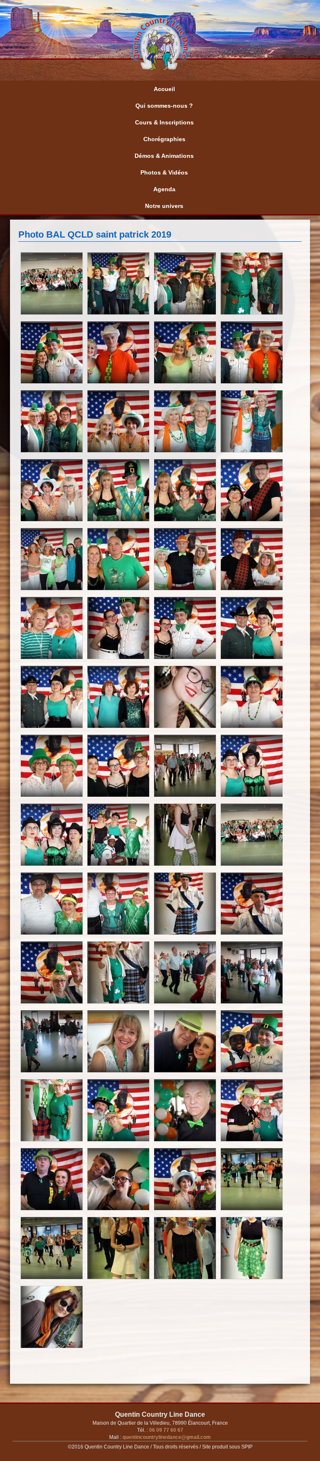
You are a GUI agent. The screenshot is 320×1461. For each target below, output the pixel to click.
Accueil (164, 89)
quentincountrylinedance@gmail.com (166, 1437)
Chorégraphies (164, 139)
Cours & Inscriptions (164, 122)
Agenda (164, 189)
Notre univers (164, 206)
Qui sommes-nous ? (164, 105)
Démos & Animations (164, 155)
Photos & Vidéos (164, 172)
